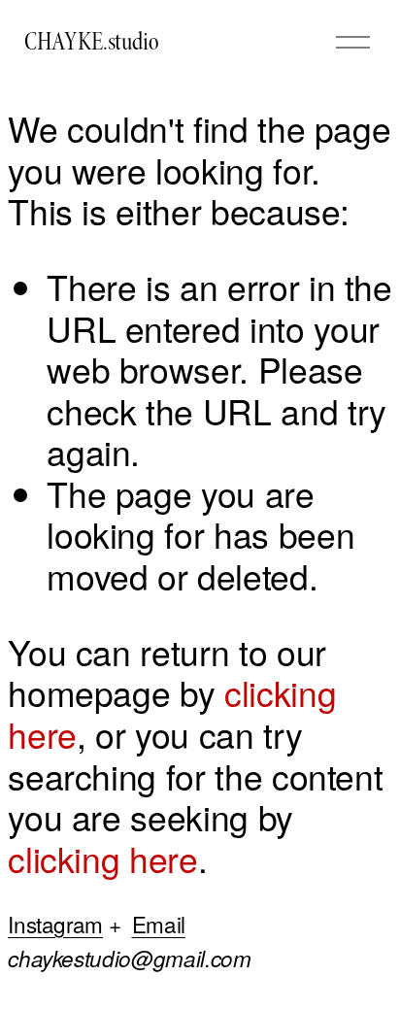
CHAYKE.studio (91, 41)
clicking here (102, 858)
